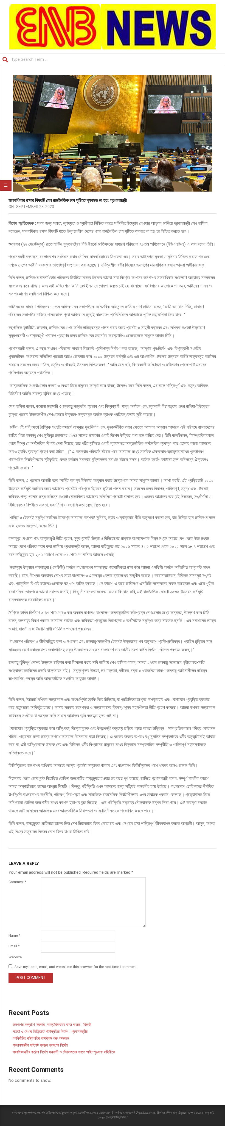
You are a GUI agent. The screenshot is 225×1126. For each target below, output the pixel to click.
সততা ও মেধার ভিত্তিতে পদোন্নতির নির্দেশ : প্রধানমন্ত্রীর (50, 1031)
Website (15, 957)
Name (14, 935)
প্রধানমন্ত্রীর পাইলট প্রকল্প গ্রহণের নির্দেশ (40, 1045)
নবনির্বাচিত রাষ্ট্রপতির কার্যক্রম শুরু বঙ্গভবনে (41, 1038)
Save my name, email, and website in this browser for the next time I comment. (76, 967)
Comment (17, 882)
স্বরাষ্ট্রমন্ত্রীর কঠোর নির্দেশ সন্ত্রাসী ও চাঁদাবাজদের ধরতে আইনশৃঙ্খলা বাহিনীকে (64, 1052)
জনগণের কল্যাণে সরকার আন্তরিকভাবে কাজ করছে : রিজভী (52, 1024)
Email (14, 946)
